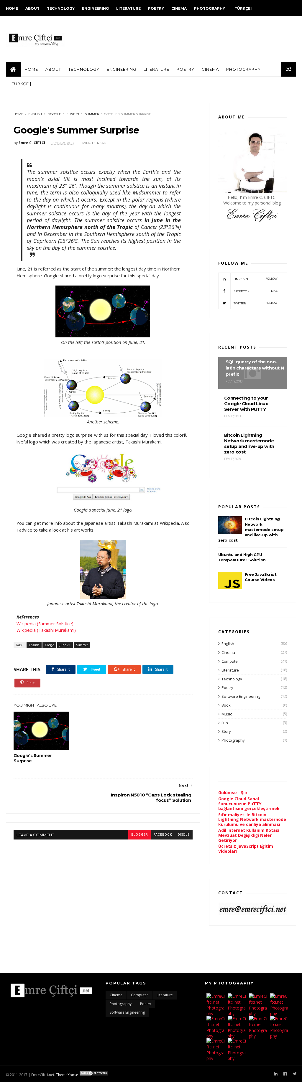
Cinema (179, 8)
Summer (92, 114)
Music (226, 714)
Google (54, 114)
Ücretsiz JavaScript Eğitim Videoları (245, 848)
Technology (61, 8)
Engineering (95, 8)
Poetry (156, 8)
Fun (224, 722)
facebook (163, 834)
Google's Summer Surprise (33, 758)
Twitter (256, 303)
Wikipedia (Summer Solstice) (45, 623)
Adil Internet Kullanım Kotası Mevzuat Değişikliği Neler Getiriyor (248, 835)
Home (12, 8)
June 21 (73, 114)
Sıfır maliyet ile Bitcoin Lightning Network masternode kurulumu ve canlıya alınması (252, 819)
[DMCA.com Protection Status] (94, 1074)
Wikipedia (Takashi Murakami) (46, 630)
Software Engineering (240, 696)
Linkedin (256, 279)
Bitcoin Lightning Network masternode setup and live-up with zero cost (251, 529)
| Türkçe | (242, 8)
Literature (128, 8)
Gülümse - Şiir (232, 792)
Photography (209, 8)
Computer (230, 661)
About (32, 8)
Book (226, 705)
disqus (184, 834)
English (35, 114)
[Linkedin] (276, 1073)
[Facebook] (285, 1073)
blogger (139, 834)
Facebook (256, 291)
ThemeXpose (67, 1074)
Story (226, 731)
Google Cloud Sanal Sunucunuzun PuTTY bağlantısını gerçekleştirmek (249, 804)
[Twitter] (295, 1073)
